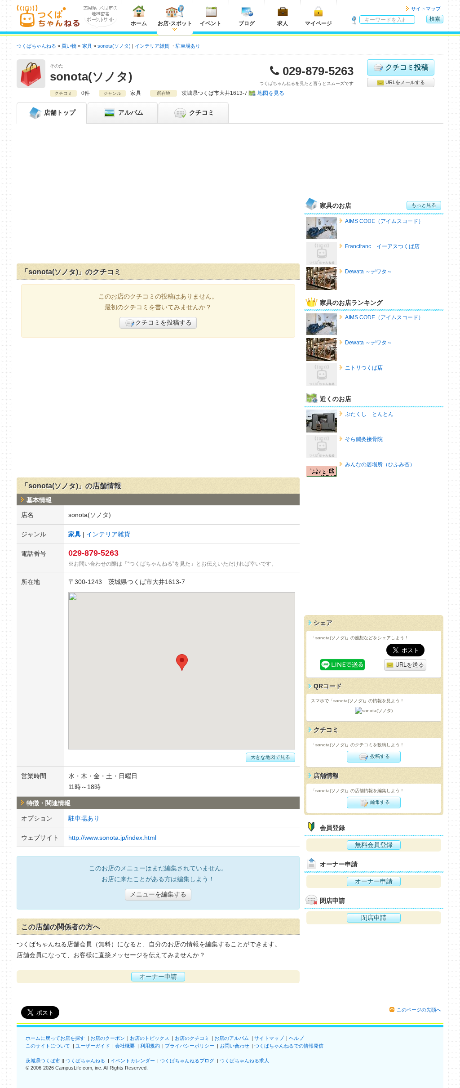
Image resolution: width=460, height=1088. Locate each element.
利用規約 (150, 1045)
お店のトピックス (149, 1038)
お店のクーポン (107, 1038)
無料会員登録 (374, 844)
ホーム (139, 23)
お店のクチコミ (192, 1038)
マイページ (318, 23)
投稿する (379, 756)
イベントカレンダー (133, 1060)
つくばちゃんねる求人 (244, 1060)
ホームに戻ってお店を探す (55, 1038)
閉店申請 (373, 917)
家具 (74, 534)
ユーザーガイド (92, 1045)
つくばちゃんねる (85, 1060)
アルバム (129, 112)
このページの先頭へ (419, 1009)
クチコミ (200, 112)
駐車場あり (188, 46)
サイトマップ (426, 8)
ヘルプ (296, 1038)
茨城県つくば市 (43, 1060)
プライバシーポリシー (189, 1045)
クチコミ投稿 (407, 67)
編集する (379, 802)
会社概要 (125, 1045)
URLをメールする (404, 82)
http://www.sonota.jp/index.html (112, 837)
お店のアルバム (231, 1038)
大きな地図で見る (270, 757)
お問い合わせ (234, 1045)
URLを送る (409, 664)
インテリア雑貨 (152, 46)
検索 (434, 19)
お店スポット (175, 23)
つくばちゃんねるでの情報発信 (288, 1045)
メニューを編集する (158, 894)
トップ (59, 112)
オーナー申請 (158, 976)
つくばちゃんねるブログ (187, 1060)
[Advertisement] (158, 196)
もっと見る (423, 205)
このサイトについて (48, 1045)
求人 (282, 23)
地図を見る (270, 93)
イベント (210, 23)
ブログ (247, 23)
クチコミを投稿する (163, 322)
